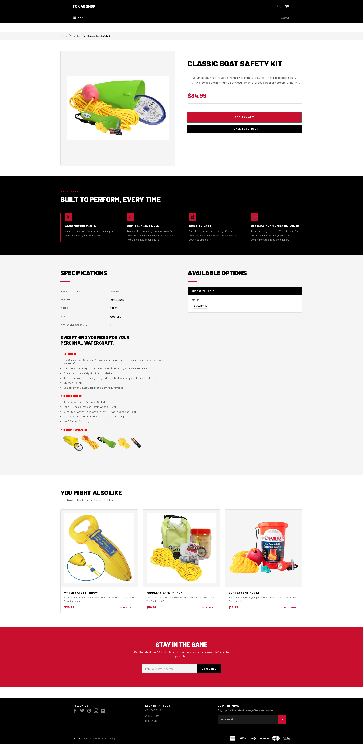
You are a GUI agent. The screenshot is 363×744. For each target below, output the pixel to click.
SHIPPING (151, 721)
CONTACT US (153, 710)
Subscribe (209, 668)
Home (63, 35)
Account (285, 17)
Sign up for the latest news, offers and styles (245, 710)
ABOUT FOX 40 (154, 715)
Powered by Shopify (105, 738)
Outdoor (77, 35)
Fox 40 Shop (84, 6)
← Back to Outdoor (244, 128)
